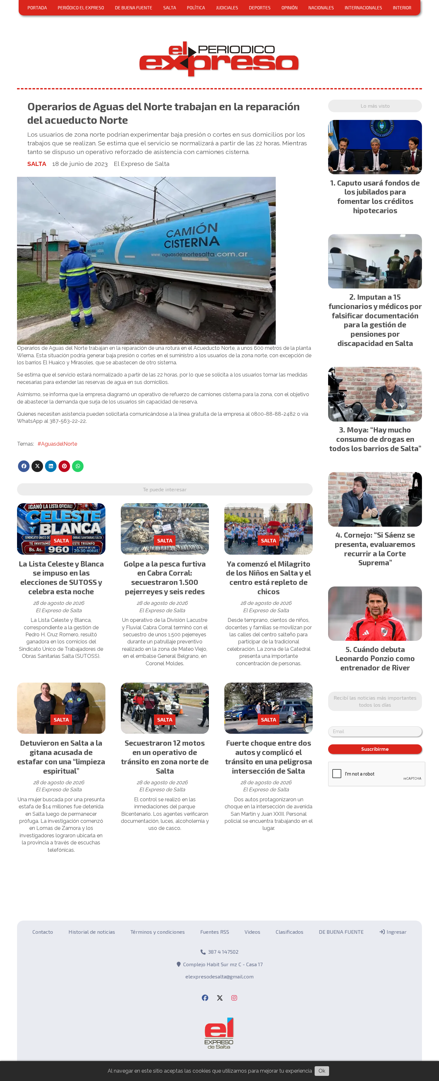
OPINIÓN (290, 7)
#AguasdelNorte (57, 444)
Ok (321, 1071)
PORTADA (37, 7)
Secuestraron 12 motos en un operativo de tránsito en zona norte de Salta (165, 756)
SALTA (169, 7)
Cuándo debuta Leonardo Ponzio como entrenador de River (375, 658)
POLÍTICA (196, 7)
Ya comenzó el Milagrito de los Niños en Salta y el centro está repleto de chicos (268, 577)
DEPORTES (260, 7)
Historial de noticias (91, 932)
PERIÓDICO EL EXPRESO (81, 7)
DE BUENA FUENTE (133, 7)
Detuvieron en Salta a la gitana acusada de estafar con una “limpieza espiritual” (61, 756)
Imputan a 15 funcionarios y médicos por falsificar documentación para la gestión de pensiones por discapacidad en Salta (375, 320)
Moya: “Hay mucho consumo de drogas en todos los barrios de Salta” (375, 439)
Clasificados (289, 932)
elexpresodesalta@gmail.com (219, 976)
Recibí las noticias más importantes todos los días (375, 701)
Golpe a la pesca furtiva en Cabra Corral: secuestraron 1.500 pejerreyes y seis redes (165, 577)
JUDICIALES (227, 7)
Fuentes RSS (214, 932)
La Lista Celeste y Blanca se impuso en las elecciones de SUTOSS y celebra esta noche (61, 577)
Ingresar (396, 932)
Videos (252, 932)
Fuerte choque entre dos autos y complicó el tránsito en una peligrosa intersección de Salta (268, 756)
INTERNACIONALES (363, 7)
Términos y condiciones (157, 932)
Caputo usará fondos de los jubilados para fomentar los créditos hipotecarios (378, 196)
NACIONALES (321, 7)
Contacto (42, 932)
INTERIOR (402, 7)
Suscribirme (375, 749)
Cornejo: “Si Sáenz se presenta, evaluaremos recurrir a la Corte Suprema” (375, 548)
